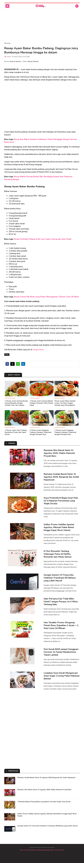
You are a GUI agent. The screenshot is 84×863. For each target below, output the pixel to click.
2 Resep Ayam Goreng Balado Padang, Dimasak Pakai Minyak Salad (41, 403)
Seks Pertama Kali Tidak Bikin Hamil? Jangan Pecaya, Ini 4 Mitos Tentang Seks (61, 601)
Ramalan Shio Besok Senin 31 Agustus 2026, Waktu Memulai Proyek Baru (59, 453)
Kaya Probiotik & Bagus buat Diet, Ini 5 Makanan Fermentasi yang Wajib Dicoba (61, 500)
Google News (38, 349)
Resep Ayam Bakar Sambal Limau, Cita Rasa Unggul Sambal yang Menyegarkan (64, 403)
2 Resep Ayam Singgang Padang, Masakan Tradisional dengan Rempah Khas (40, 432)
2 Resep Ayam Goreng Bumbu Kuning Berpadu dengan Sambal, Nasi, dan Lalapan (16, 403)
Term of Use (24, 850)
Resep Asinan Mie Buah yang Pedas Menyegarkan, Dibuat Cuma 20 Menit (46, 296)
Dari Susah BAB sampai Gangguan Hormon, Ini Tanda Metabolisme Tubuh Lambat (61, 652)
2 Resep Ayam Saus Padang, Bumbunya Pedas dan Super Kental (16, 432)
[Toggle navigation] (7, 6)
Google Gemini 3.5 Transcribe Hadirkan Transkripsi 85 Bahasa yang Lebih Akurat (60, 577)
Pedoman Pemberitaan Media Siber (42, 850)
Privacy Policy (59, 850)
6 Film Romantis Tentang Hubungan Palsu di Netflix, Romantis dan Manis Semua (57, 554)
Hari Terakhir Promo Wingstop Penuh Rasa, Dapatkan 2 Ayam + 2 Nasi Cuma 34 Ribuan (61, 625)
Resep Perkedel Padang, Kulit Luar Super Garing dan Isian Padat (42, 239)
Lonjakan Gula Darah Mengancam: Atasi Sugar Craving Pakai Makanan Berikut (62, 675)
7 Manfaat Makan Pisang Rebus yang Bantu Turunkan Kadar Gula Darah (44, 802)
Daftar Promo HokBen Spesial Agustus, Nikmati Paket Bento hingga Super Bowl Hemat (59, 527)
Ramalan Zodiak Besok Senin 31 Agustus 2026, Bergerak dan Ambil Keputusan (61, 477)
